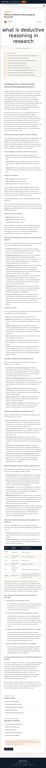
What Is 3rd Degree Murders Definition (13, 704)
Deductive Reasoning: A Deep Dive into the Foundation (18, 58)
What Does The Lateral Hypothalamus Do (14, 732)
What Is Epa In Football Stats (11, 710)
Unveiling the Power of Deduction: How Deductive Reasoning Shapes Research (23, 55)
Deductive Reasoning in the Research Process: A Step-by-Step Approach (22, 60)
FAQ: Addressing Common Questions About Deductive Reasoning (20, 72)
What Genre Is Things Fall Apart (12, 701)
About (16, 765)
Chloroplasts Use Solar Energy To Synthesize (14, 712)
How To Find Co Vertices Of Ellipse (12, 735)
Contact (20, 765)
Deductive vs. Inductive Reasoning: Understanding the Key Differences (21, 70)
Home (12, 765)
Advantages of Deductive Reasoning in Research (17, 62)
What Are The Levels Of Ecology (12, 727)
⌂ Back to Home (8, 749)
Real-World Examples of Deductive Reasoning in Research (19, 67)
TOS (34, 765)
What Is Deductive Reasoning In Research (26, 741)
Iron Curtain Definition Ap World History (13, 724)
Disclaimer (25, 765)
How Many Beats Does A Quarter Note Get (14, 707)
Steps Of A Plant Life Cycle (10, 729)
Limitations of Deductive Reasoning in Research (17, 65)
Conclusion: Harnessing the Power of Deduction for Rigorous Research (21, 75)
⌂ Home (23, 1)
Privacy (30, 765)
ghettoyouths (5, 1)
